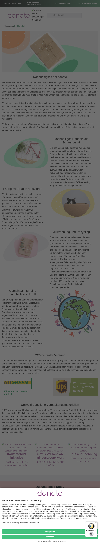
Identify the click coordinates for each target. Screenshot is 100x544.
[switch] (91, 534)
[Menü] (95, 523)
